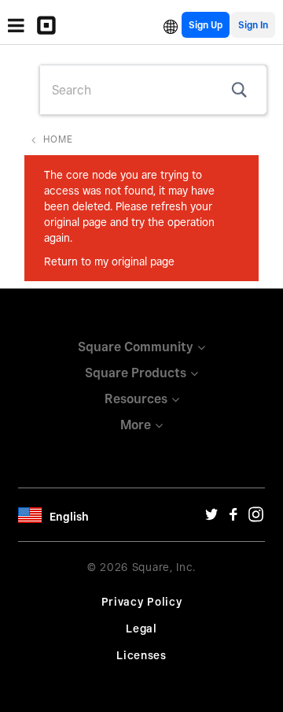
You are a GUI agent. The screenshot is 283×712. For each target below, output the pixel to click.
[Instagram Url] (255, 518)
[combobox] (153, 89)
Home (58, 139)
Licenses (141, 655)
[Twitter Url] (211, 518)
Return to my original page (109, 261)
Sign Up (205, 25)
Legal (141, 628)
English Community (171, 25)
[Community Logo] (50, 25)
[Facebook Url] (233, 518)
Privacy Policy (141, 601)
